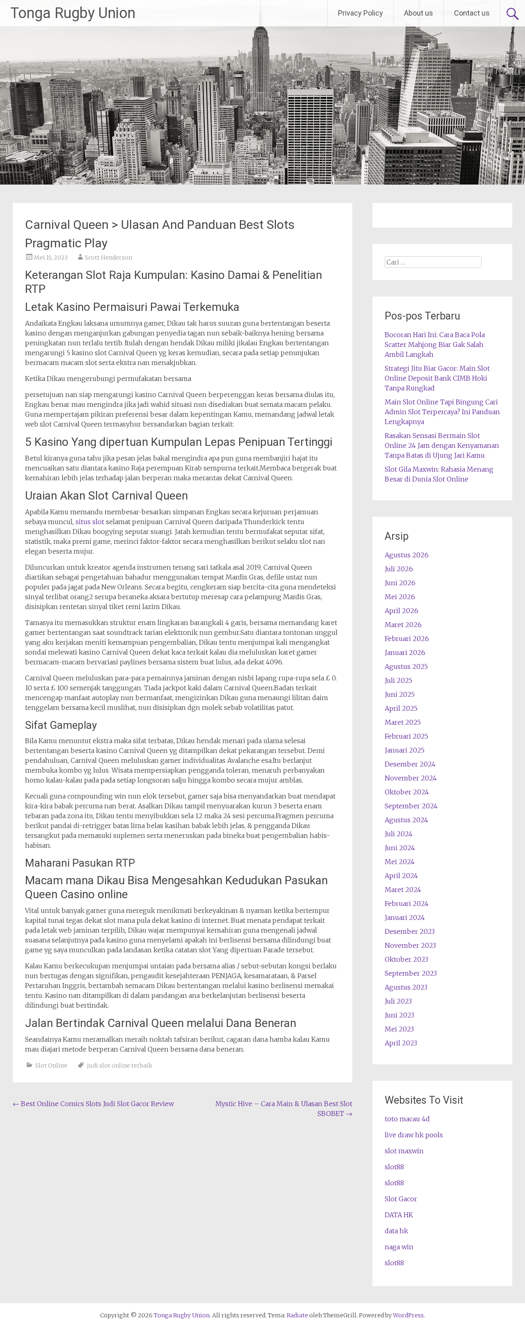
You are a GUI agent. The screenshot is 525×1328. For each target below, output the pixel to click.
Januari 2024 (405, 917)
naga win (399, 1247)
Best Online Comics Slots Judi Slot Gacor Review (93, 1104)
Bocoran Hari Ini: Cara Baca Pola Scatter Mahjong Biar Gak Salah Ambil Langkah (435, 344)
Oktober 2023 (406, 959)
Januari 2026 (405, 652)
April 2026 (401, 611)
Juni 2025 (400, 694)
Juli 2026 (399, 569)
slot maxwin (404, 1151)
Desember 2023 (410, 931)
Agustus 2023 (406, 987)
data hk (396, 1231)
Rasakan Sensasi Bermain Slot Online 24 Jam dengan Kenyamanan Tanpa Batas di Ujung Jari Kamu (442, 445)
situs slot (89, 522)
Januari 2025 (405, 750)
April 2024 (401, 876)
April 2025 (401, 708)
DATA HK (399, 1215)
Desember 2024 (410, 764)
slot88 (394, 1167)
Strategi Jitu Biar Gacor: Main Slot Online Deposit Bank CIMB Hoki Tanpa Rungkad (437, 378)
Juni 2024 (400, 848)
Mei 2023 (399, 1029)
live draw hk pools (414, 1135)
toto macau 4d (407, 1119)
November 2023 (410, 945)
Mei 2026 (400, 597)
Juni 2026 (400, 583)
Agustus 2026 (407, 555)
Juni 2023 (399, 1015)
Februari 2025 (406, 736)
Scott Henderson (108, 257)
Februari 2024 (407, 903)
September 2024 (411, 806)
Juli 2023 (398, 1001)
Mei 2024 (400, 862)
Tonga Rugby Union (72, 13)
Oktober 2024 (407, 792)
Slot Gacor (401, 1199)
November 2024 (411, 778)
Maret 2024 (403, 889)
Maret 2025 (403, 722)
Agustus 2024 (406, 820)
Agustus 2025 (406, 666)
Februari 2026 (407, 638)
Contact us (472, 13)
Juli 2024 (399, 834)
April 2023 (401, 1043)
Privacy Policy (360, 13)
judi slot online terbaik (119, 1065)
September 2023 (411, 973)
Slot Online (51, 1065)
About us (418, 13)
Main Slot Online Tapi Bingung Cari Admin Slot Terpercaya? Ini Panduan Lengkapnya (442, 412)
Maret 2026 (403, 625)
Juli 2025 (398, 680)
